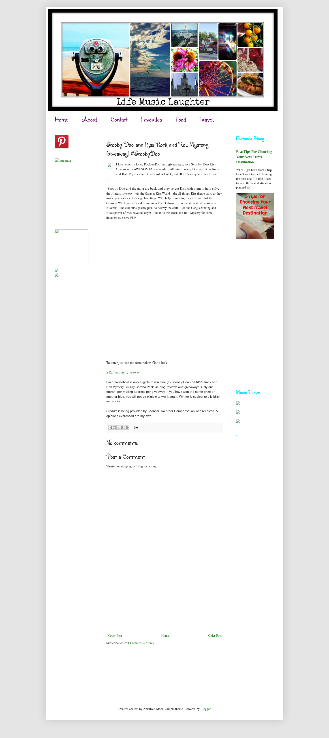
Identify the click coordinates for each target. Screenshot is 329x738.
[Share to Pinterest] (127, 427)
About (89, 119)
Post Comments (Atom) (139, 643)
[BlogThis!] (114, 427)
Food (181, 119)
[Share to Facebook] (123, 427)
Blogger (205, 709)
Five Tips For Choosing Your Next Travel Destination (254, 157)
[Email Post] (135, 427)
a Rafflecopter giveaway (123, 372)
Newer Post (114, 635)
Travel (206, 119)
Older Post (215, 635)
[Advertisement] (164, 599)
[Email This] (110, 427)
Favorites (151, 119)
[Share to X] (118, 427)
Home (61, 119)
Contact (119, 119)
